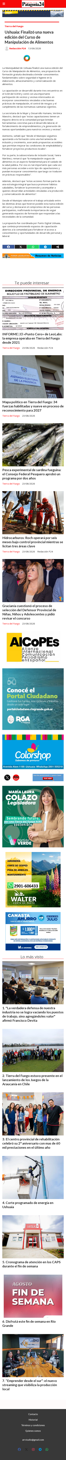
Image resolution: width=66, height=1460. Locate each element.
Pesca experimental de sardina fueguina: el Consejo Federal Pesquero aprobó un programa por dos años (31, 474)
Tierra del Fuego (14, 26)
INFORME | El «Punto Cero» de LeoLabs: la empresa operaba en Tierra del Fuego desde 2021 (32, 338)
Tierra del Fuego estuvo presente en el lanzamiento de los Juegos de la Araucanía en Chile (32, 1080)
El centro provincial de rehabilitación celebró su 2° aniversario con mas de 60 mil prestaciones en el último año (31, 1143)
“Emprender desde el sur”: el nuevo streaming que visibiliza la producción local (29, 1385)
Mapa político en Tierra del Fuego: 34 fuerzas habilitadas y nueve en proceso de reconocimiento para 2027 (33, 406)
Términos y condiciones (33, 1425)
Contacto (33, 1414)
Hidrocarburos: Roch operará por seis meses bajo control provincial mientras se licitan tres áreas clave (32, 542)
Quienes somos (33, 1430)
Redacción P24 (17, 48)
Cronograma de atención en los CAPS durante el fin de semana (31, 1264)
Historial (33, 1419)
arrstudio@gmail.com (33, 1439)
